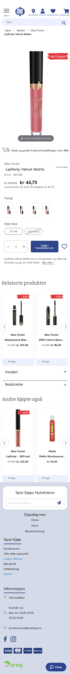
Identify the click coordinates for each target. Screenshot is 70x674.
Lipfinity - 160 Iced (18, 456)
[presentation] (35, 372)
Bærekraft (10, 564)
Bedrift (8, 574)
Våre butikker (17, 597)
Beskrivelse (14, 384)
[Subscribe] (59, 503)
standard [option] (33, 231)
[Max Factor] (61, 172)
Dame (35, 520)
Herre (35, 525)
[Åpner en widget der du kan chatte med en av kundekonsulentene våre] (56, 667)
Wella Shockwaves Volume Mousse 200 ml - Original (52, 456)
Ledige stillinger (13, 558)
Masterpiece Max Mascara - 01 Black (18, 340)
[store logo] (20, 11)
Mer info (47, 262)
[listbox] (35, 210)
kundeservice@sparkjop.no (25, 628)
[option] (9, 209)
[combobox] (35, 22)
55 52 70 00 (16, 618)
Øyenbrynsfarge (35, 531)
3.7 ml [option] (13, 231)
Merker (21, 30)
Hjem (8, 30)
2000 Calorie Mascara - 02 (52, 340)
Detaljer (11, 372)
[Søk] (64, 23)
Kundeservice (12, 548)
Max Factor (38, 30)
